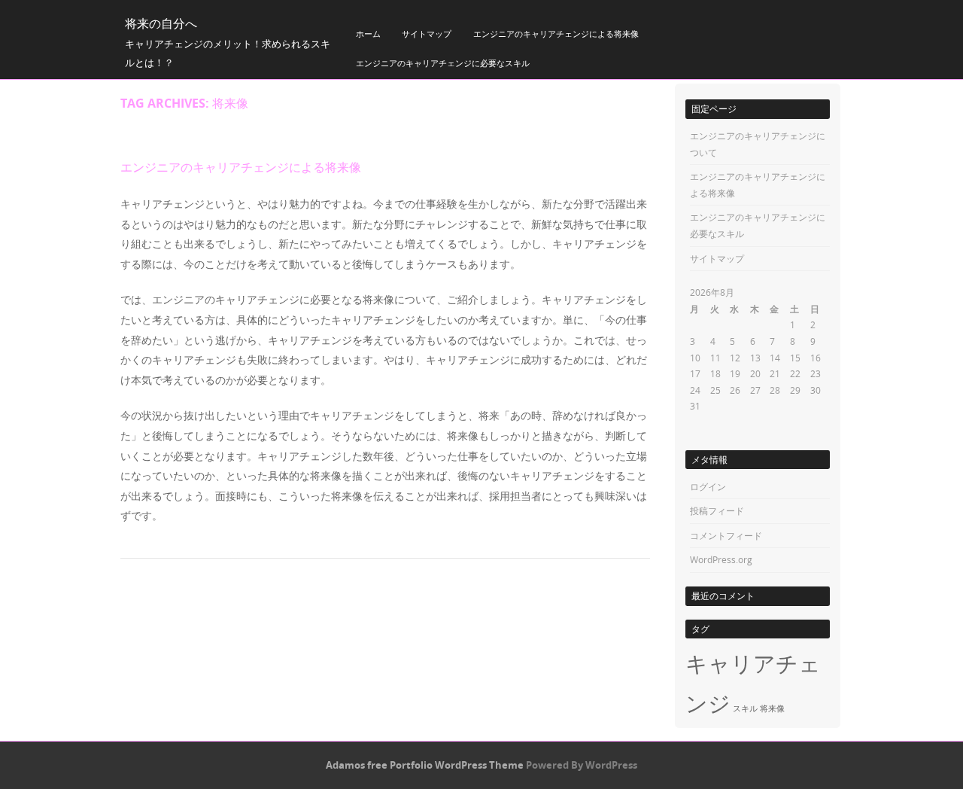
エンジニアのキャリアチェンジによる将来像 (556, 33)
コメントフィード (726, 535)
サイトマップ (426, 33)
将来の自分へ (161, 23)
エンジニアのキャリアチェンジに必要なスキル (443, 63)
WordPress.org (721, 559)
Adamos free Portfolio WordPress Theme (425, 765)
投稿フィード (717, 510)
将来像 (772, 708)
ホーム (368, 33)
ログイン (708, 486)
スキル (745, 708)
